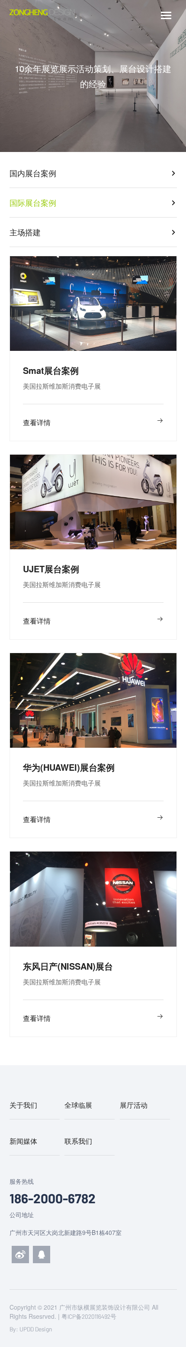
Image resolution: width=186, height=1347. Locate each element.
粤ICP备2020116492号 (88, 1316)
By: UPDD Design (31, 1329)
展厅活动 (134, 1105)
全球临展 (78, 1105)
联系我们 (78, 1141)
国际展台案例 (33, 202)
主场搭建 (25, 232)
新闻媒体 (23, 1141)
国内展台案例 (33, 172)
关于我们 (23, 1105)
